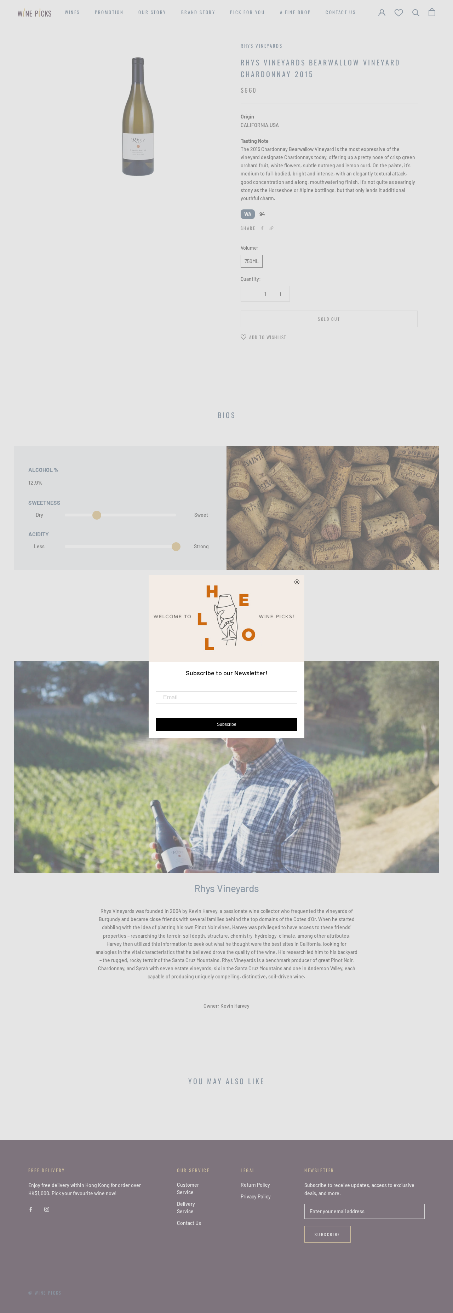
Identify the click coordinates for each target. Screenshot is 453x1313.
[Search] (416, 12)
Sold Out (329, 319)
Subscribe (327, 1234)
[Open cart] (432, 12)
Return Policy (255, 1185)
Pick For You (247, 12)
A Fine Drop (295, 12)
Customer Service (188, 1188)
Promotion (109, 12)
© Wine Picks (45, 1293)
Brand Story (198, 12)
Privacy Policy (256, 1196)
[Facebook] (262, 228)
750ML (252, 261)
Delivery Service (186, 1207)
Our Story (152, 12)
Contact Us (341, 12)
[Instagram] (46, 1208)
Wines (72, 12)
